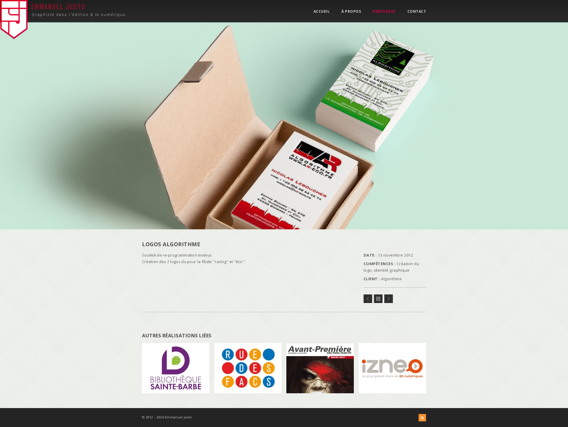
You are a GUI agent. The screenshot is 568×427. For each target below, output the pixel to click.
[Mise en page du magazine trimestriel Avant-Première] (368, 298)
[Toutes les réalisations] (378, 298)
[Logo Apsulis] (388, 298)
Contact (416, 11)
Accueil (322, 11)
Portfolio (384, 11)
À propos (351, 11)
